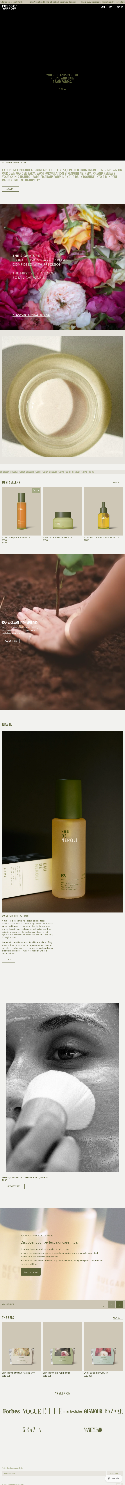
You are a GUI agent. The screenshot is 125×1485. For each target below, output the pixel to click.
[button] (120, 7)
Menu (103, 7)
